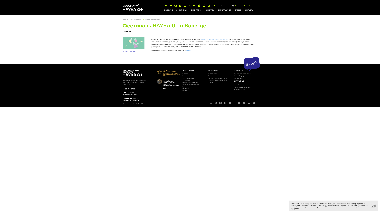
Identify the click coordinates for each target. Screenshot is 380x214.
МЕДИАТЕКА (213, 71)
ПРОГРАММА (239, 82)
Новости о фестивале (152, 19)
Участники (186, 80)
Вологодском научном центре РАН (214, 39)
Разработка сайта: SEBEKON (133, 104)
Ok (373, 205)
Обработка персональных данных (134, 80)
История (185, 76)
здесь (188, 50)
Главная (125, 19)
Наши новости (136, 19)
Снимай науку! (239, 78)
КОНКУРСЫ (238, 71)
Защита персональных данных (133, 82)
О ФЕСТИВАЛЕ (188, 71)
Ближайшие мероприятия (242, 85)
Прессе (238, 10)
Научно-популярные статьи (217, 78)
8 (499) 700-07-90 (129, 89)
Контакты (248, 10)
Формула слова (239, 80)
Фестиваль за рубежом (190, 84)
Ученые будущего (240, 76)
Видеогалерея (213, 76)
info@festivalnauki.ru (130, 94)
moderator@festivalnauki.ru (132, 100)
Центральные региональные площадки (192, 87)
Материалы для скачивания (217, 80)
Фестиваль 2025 (188, 78)
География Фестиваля (190, 82)
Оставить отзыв (239, 89)
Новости (168, 10)
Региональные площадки (242, 87)
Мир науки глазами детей (242, 74)
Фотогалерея (213, 74)
